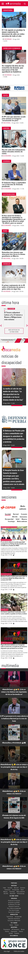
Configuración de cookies (13, 487)
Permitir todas (14, 483)
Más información (7, 478)
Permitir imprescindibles (14, 491)
